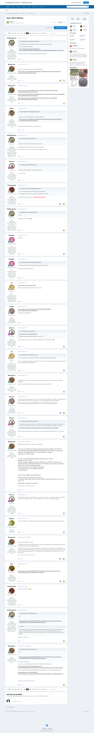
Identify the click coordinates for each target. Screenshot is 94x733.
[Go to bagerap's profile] (12, 523)
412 (41, 33)
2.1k (12, 196)
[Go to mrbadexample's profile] (12, 190)
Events (23, 6)
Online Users (23, 10)
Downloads (34, 6)
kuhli (12, 21)
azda (11, 563)
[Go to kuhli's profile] (7, 22)
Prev (9, 33)
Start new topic (48, 27)
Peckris (74, 29)
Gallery (28, 6)
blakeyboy (11, 235)
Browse (7, 6)
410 (36, 33)
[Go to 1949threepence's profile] (12, 43)
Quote (22, 59)
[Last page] (47, 33)
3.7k (12, 172)
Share (54, 22)
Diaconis (33, 212)
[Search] (87, 7)
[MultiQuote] (19, 59)
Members (17, 10)
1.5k (12, 75)
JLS (11, 282)
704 (12, 317)
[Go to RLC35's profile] (12, 113)
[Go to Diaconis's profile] (12, 311)
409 (33, 33)
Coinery (85, 29)
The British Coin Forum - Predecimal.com (18, 2)
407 (27, 33)
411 (38, 33)
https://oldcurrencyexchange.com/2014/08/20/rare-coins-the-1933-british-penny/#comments (37, 402)
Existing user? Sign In (77, 2)
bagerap (11, 518)
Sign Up (86, 2)
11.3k (12, 574)
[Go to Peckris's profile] (71, 30)
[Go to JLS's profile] (12, 287)
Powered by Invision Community (47, 731)
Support (18, 6)
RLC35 (11, 108)
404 (18, 33)
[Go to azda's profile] (12, 568)
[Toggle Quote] (19, 41)
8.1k (12, 49)
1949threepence (11, 38)
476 (12, 293)
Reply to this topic (60, 27)
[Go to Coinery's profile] (81, 30)
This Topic (82, 6)
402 (12, 33)
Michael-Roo (34, 41)
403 (15, 33)
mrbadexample (11, 185)
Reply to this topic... (17, 701)
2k (12, 246)
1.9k (12, 119)
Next (44, 33)
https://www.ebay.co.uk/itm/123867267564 (27, 285)
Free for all (21, 23)
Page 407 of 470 (53, 33)
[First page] (7, 33)
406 (24, 33)
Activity (13, 6)
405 (21, 33)
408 (30, 33)
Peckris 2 (11, 161)
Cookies (50, 728)
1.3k (12, 529)
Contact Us (44, 728)
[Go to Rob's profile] (71, 26)
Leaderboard (41, 6)
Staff (12, 10)
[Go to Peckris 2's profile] (12, 166)
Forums (7, 10)
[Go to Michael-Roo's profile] (12, 69)
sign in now (34, 696)
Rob (73, 25)
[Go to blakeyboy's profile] (12, 240)
